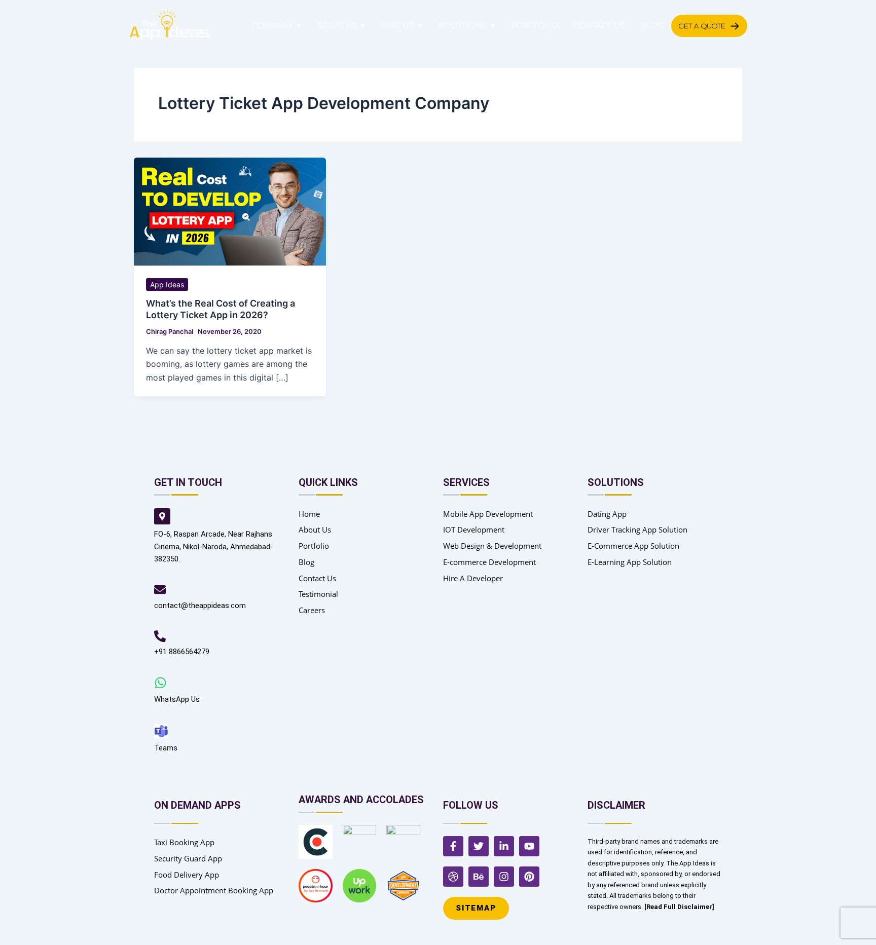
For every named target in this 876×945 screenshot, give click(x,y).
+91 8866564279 (181, 651)
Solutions (463, 25)
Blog (652, 25)
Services (336, 25)
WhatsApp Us (177, 699)
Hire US (397, 25)
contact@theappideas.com (200, 605)
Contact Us (599, 25)
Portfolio (535, 25)
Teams (165, 747)
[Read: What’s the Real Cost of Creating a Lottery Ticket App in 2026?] (230, 211)
